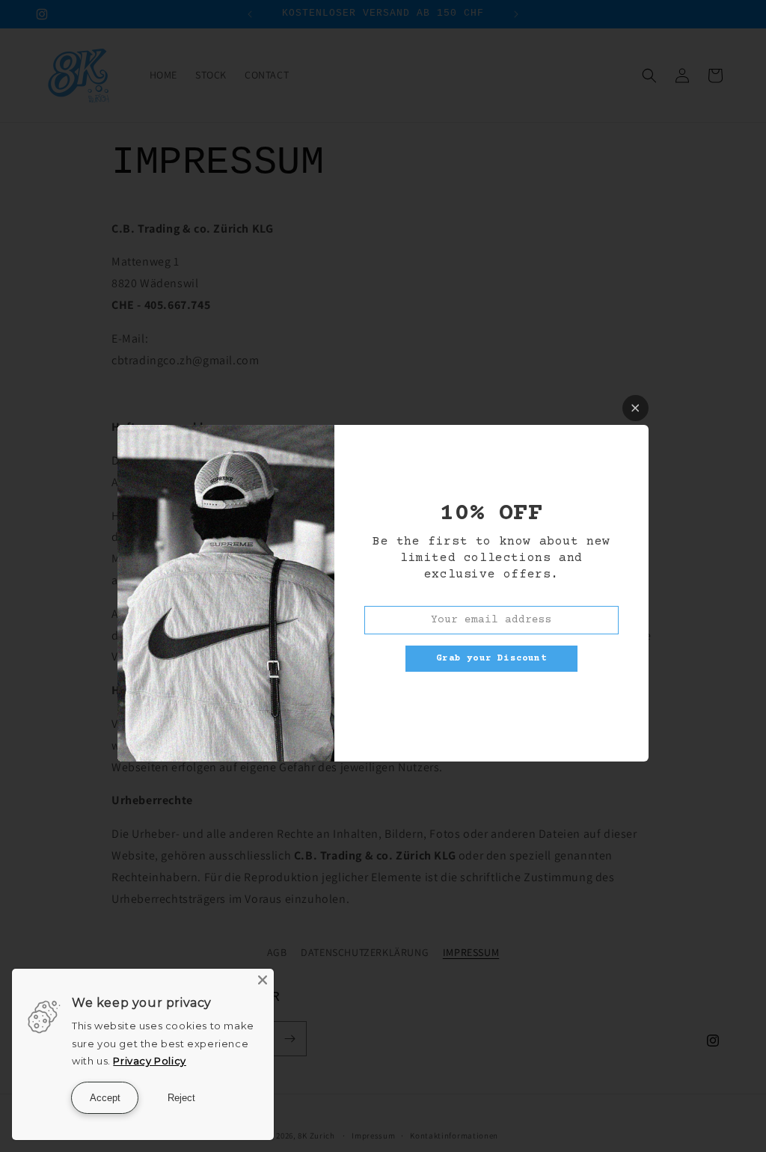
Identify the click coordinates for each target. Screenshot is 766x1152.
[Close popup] (635, 408)
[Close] (262, 979)
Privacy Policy (149, 1061)
